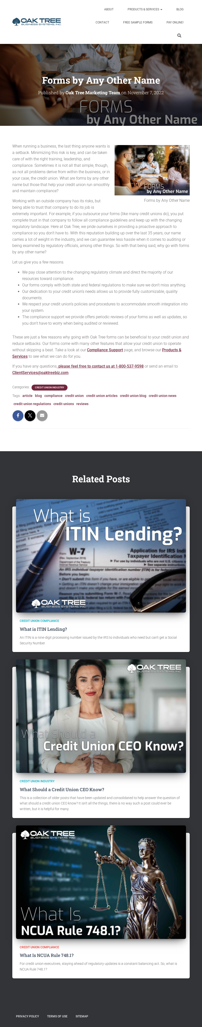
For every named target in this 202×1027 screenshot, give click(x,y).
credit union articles (102, 396)
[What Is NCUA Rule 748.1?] (101, 882)
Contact (102, 22)
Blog (180, 9)
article (27, 396)
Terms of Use (57, 1016)
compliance (53, 396)
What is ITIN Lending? (43, 629)
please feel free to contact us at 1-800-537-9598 (100, 366)
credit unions (63, 404)
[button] (161, 9)
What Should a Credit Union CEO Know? (62, 789)
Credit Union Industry (49, 387)
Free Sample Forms (137, 22)
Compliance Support (105, 350)
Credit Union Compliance (39, 621)
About (108, 9)
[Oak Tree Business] (37, 22)
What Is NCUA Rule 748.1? (47, 955)
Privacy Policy (27, 1016)
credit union (74, 396)
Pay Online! (175, 22)
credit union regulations (32, 404)
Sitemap (82, 1016)
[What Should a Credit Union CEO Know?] (101, 716)
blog (38, 396)
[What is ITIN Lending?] (101, 556)
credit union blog (133, 396)
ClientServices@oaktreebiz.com (40, 372)
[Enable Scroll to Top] (192, 1017)
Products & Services (143, 9)
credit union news (162, 396)
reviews (82, 404)
